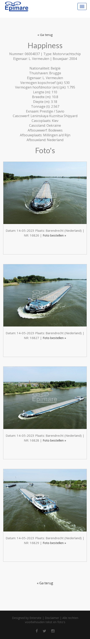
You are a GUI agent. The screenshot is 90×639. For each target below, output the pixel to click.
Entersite (35, 618)
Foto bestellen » (54, 235)
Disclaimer (52, 618)
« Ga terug (45, 35)
